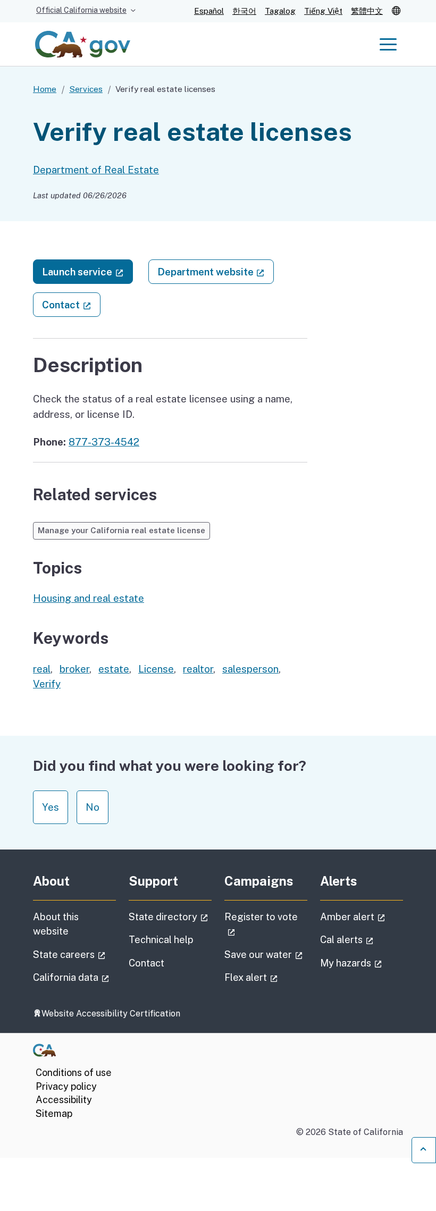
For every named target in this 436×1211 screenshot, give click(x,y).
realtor (198, 669)
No (92, 807)
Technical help (161, 939)
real (42, 669)
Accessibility (64, 1099)
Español (209, 10)
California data (74, 977)
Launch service (87, 271)
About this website (56, 924)
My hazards (361, 963)
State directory (170, 916)
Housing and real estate (88, 598)
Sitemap (54, 1113)
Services (86, 89)
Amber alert (361, 916)
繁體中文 (367, 10)
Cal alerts (361, 939)
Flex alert (265, 977)
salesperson (250, 669)
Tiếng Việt (323, 10)
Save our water (265, 954)
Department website (215, 271)
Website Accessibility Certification (110, 1013)
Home (44, 89)
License (156, 669)
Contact (71, 304)
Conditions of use (74, 1072)
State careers (74, 954)
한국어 (244, 10)
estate (113, 669)
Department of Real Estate (96, 169)
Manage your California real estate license (121, 530)
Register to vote (261, 923)
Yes (50, 807)
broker (74, 669)
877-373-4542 (104, 442)
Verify (47, 683)
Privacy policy (66, 1086)
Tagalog (280, 10)
